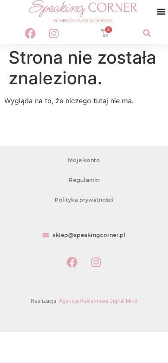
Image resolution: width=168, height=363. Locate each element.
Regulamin (84, 180)
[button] (161, 11)
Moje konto (84, 160)
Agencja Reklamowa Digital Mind (98, 301)
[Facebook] (30, 33)
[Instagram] (54, 33)
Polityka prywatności (84, 200)
